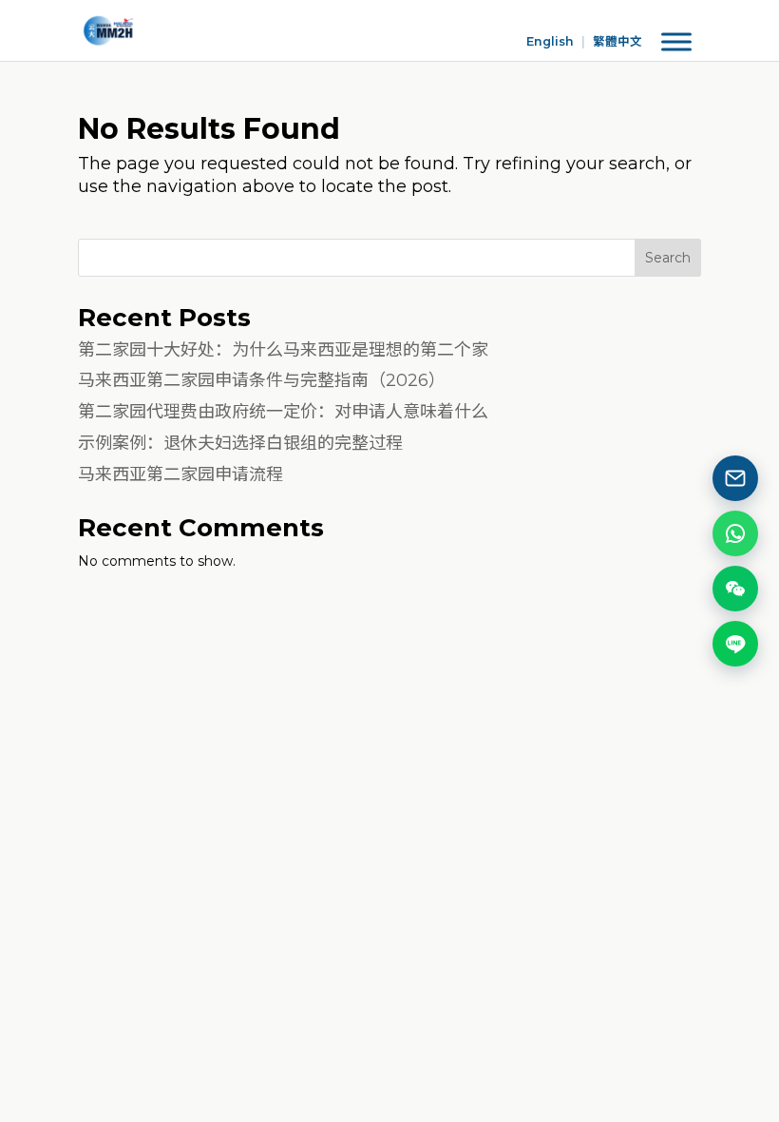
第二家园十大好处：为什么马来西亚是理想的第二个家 (283, 349)
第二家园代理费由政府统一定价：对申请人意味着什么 (283, 411)
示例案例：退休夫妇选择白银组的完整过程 (240, 443)
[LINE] (735, 644)
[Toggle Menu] (676, 42)
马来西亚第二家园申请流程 (180, 474)
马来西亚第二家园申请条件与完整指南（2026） (262, 380)
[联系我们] (735, 478)
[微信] (735, 588)
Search (668, 257)
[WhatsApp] (735, 533)
